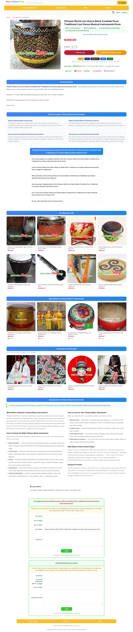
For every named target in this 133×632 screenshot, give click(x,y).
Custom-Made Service (29, 8)
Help (99, 621)
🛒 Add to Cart (79, 52)
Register (124, 12)
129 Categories (61, 8)
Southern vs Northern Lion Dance (58, 490)
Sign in (118, 12)
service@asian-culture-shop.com (70, 555)
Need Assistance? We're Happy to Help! (95, 34)
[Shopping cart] (113, 12)
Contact (108, 8)
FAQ (85, 8)
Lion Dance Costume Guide (38, 490)
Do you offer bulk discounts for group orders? (66, 201)
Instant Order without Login (111, 52)
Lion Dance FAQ (75, 490)
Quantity (67, 47)
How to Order (33, 621)
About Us (66, 621)
